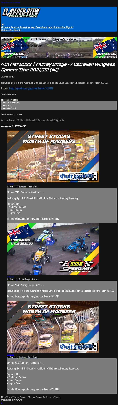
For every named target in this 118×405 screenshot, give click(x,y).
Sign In (17, 30)
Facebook (6, 100)
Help (50, 27)
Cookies (24, 397)
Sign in (69, 27)
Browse (6, 27)
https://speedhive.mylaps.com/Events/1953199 (31, 88)
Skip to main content (10, 2)
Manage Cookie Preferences (41, 397)
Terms (9, 397)
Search (15, 27)
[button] (3, 24)
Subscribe (5, 51)
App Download (39, 27)
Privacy (16, 397)
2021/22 (4, 77)
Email (15, 100)
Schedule (24, 27)
